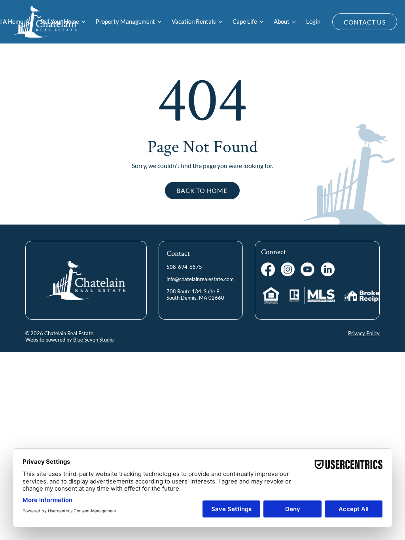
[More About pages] (294, 22)
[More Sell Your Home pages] (83, 22)
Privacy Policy (364, 333)
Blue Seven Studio (93, 339)
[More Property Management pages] (159, 22)
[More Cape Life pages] (261, 22)
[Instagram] (288, 269)
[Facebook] (268, 269)
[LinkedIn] (328, 269)
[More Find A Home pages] (28, 22)
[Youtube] (307, 269)
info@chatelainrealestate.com (200, 279)
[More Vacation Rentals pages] (220, 22)
